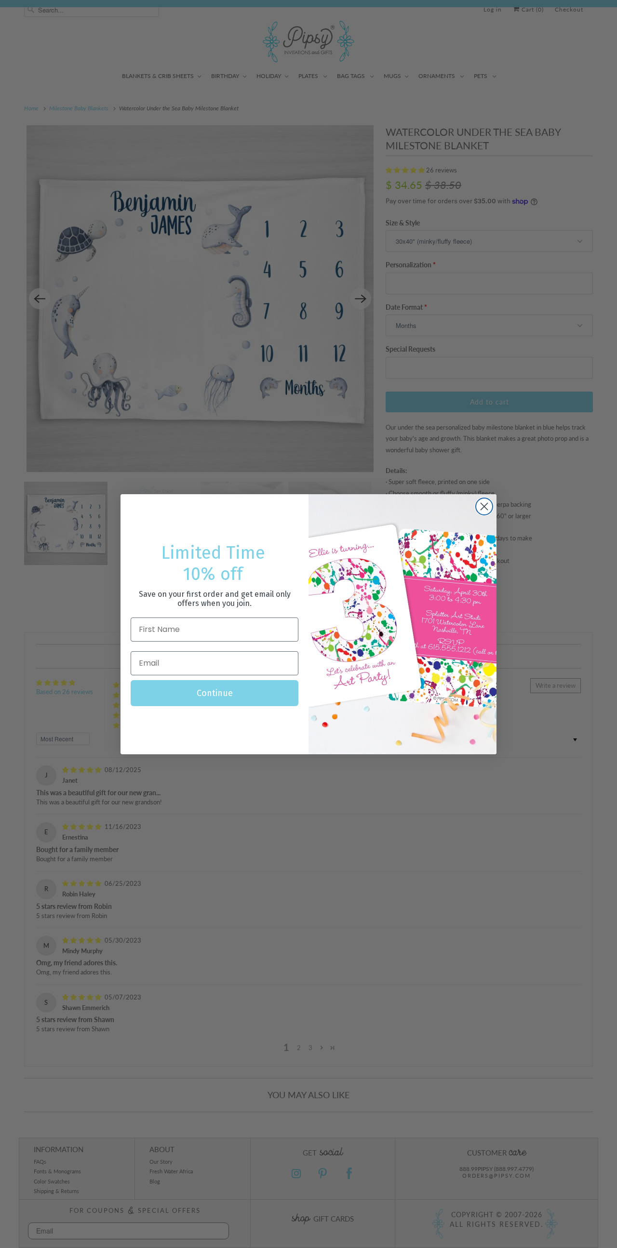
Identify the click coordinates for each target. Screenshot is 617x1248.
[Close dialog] (484, 506)
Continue (215, 693)
